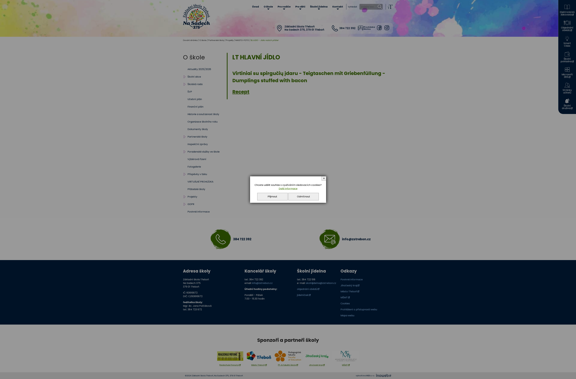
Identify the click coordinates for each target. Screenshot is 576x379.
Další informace (288, 188)
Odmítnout (303, 196)
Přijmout (272, 196)
